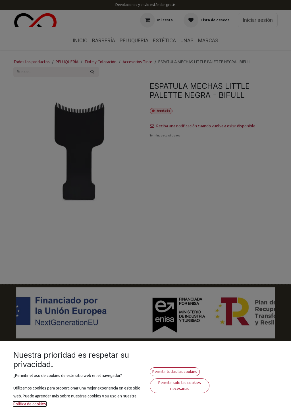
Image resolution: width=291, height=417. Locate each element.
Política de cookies (29, 404)
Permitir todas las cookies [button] (174, 371)
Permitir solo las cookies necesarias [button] (179, 385)
